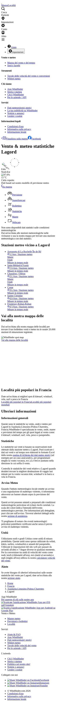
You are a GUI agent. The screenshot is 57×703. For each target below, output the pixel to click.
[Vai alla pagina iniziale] (1, 2)
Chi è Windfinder (15, 94)
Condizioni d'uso (15, 126)
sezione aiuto (14, 578)
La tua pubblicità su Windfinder (22, 110)
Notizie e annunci (15, 113)
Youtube (44, 685)
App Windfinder (15, 89)
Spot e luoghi (13, 65)
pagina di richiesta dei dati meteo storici (31, 455)
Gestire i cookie (14, 116)
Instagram (44, 683)
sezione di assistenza (17, 516)
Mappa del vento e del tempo (21, 62)
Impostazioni (17, 52)
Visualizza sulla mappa (17, 138)
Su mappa (7, 186)
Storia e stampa (14, 92)
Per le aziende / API (16, 97)
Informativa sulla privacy (19, 129)
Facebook (36, 138)
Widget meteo (14, 78)
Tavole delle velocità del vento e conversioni (28, 76)
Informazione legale (16, 132)
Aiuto (13, 47)
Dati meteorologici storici (19, 107)
